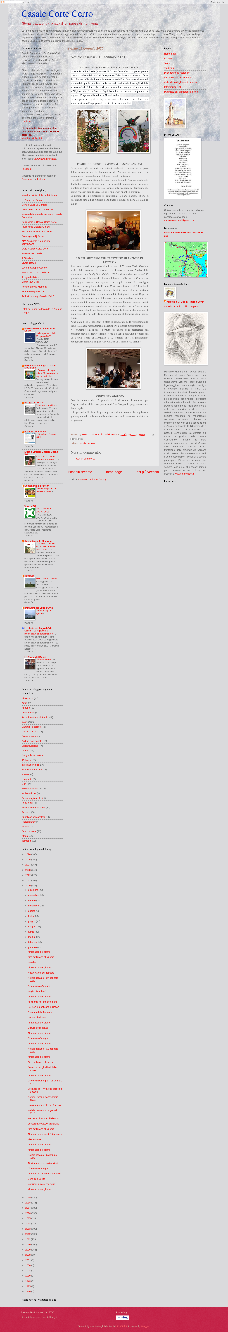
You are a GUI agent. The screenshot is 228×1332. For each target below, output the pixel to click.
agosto (32, 910)
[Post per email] (152, 434)
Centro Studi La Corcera (34, 204)
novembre (33, 895)
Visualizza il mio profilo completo (181, 306)
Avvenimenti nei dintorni (34, 717)
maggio (32, 926)
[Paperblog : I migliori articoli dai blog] (122, 1319)
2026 (28, 854)
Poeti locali (27, 802)
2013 (28, 1228)
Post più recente (80, 472)
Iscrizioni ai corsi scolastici (41, 1184)
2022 (28, 875)
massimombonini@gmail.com (179, 220)
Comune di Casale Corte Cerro (38, 209)
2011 (28, 1239)
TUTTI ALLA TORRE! (46, 578)
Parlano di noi (29, 793)
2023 (28, 870)
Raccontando (29, 821)
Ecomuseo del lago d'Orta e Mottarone (40, 366)
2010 (28, 1244)
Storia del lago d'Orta (33, 291)
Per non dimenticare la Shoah (43, 1007)
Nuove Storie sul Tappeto (41, 972)
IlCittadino (27, 760)
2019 (28, 1197)
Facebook (27, 168)
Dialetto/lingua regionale (177, 72)
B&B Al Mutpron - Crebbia (35, 272)
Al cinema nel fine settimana (42, 1001)
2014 (28, 1223)
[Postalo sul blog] (74, 439)
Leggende (27, 779)
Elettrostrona (34, 1139)
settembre (33, 905)
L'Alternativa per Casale (34, 267)
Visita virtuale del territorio (177, 77)
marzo (31, 937)
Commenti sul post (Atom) (92, 479)
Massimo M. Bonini (32, 138)
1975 (28, 1286)
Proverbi (26, 812)
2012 (28, 1234)
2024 (28, 864)
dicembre (33, 889)
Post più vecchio (146, 472)
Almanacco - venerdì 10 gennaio (45, 1134)
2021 (28, 880)
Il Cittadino (27, 258)
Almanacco (27, 698)
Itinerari (26, 774)
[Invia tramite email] (71, 439)
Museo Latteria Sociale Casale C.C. (41, 452)
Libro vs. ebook (44, 659)
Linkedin (41, 179)
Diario (25, 750)
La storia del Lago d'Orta (38, 628)
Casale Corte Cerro (57, 13)
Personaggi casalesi (32, 798)
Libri (24, 783)
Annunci (26, 707)
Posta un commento (84, 458)
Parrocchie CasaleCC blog (36, 226)
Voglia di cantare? (37, 991)
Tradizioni (169, 68)
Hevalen (32, 962)
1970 (28, 1291)
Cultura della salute (38, 1027)
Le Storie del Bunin (32, 200)
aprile (31, 931)
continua (26, 121)
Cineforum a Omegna (39, 986)
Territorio (26, 840)
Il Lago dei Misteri (31, 277)
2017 (28, 1207)
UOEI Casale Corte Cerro (35, 248)
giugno (32, 921)
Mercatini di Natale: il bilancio (43, 1118)
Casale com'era (30, 731)
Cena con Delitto (36, 1178)
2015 (28, 1218)
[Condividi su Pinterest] (81, 439)
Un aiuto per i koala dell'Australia (45, 1105)
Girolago (29, 576)
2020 (28, 885)
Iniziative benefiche (32, 769)
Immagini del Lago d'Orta (38, 607)
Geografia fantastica (32, 755)
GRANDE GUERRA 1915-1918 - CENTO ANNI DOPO (46, 546)
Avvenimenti (28, 712)
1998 (28, 1270)
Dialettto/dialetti (30, 745)
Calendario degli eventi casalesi (181, 82)
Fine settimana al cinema (41, 957)
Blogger (145, 1326)
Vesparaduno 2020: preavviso (43, 1123)
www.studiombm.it (184, 473)
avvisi (25, 722)
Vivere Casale (29, 263)
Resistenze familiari (46, 405)
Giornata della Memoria (40, 1012)
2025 (28, 859)
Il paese (168, 58)
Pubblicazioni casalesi (33, 817)
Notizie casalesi (87, 443)
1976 (28, 1281)
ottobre (32, 900)
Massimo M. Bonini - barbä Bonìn (39, 195)
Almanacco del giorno (39, 951)
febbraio (32, 942)
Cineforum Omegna (38, 1038)
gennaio (32, 947)
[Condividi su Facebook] (79, 439)
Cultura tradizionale (32, 741)
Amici (24, 703)
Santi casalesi (29, 831)
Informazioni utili (30, 764)
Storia (25, 836)
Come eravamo (30, 736)
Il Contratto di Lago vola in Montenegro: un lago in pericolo (47, 373)
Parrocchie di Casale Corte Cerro (39, 222)
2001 (28, 1260)
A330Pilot (122, 1326)
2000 (28, 1265)
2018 (28, 1202)
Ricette (25, 826)
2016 (28, 1213)
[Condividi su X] (76, 439)
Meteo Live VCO (30, 282)
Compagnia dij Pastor (44, 158)
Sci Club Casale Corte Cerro (37, 231)
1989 (28, 1275)
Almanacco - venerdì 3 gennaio (44, 1173)
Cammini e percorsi (32, 726)
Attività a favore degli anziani (43, 1163)
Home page (113, 472)
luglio (31, 916)
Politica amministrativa (33, 807)
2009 (28, 1249)
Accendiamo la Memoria (34, 286)
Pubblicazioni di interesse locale (181, 91)
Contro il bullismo (37, 1017)
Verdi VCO (30, 506)
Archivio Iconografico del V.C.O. (38, 296)
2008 (28, 1254)
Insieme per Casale (32, 253)
